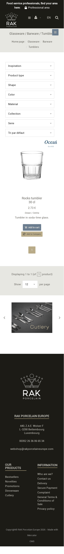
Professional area (38, 7)
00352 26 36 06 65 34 (31, 441)
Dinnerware (12, 490)
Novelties (11, 481)
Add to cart (33, 227)
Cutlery (9, 495)
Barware (47, 41)
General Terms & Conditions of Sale (47, 501)
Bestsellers (12, 477)
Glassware (33, 41)
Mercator (32, 535)
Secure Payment (47, 488)
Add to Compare (33, 234)
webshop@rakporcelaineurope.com (31, 449)
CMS (32, 541)
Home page (18, 41)
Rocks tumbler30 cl (32, 200)
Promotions (12, 486)
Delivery (42, 483)
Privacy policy (46, 508)
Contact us (44, 478)
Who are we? (45, 474)
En (49, 17)
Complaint (43, 492)
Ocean (28, 213)
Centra (36, 213)
